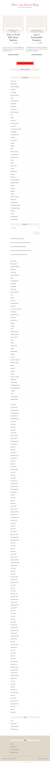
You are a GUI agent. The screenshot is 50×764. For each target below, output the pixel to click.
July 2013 (13, 681)
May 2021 (13, 500)
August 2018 (14, 565)
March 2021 (13, 506)
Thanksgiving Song (15, 205)
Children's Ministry (13, 30)
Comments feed (14, 726)
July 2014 (13, 650)
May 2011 (13, 709)
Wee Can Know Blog (25, 5)
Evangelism (13, 31)
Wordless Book (14, 219)
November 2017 (14, 582)
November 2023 (15, 455)
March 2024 (14, 452)
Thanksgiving (14, 202)
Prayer (12, 160)
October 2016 (14, 602)
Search (36, 233)
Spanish (12, 185)
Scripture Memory (15, 179)
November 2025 (14, 413)
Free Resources (14, 123)
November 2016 (14, 599)
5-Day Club (13, 81)
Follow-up (13, 120)
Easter (12, 98)
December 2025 (14, 410)
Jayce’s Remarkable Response (36, 37)
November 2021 (14, 486)
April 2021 (13, 503)
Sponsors (13, 188)
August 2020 (14, 520)
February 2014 (14, 661)
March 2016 (13, 622)
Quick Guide (14, 165)
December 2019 (14, 537)
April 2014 (13, 658)
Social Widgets (20, 762)
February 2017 (14, 593)
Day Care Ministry (15, 95)
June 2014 (13, 653)
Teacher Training (15, 196)
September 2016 (15, 605)
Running (13, 177)
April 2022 (13, 475)
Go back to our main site (25, 63)
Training (13, 211)
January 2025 (14, 438)
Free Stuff (13, 126)
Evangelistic (13, 106)
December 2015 (14, 627)
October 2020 (14, 514)
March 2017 (13, 591)
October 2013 (14, 672)
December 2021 (14, 483)
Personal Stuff (14, 157)
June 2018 (13, 568)
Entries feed (13, 723)
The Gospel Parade (15, 208)
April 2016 (13, 619)
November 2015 (14, 630)
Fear (12, 115)
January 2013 (14, 689)
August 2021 (14, 492)
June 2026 (13, 404)
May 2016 (13, 616)
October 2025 (14, 416)
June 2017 (13, 585)
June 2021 (13, 497)
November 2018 (14, 559)
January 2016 (14, 624)
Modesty (13, 146)
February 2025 (14, 435)
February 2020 (14, 534)
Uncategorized (14, 216)
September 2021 (15, 489)
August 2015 (14, 638)
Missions (12, 143)
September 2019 (15, 540)
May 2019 (13, 548)
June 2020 (13, 523)
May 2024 (13, 447)
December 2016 (14, 596)
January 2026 (14, 407)
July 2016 (13, 610)
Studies (12, 194)
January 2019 (14, 557)
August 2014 (14, 647)
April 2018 (13, 574)
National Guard (14, 151)
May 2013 (13, 686)
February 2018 (14, 576)
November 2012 (14, 692)
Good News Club (15, 134)
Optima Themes (13, 758)
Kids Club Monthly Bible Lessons (18, 246)
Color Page (13, 92)
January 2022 (14, 480)
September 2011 (14, 703)
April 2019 (13, 551)
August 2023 (14, 458)
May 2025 (13, 427)
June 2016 (13, 613)
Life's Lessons (14, 140)
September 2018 (15, 562)
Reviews (13, 174)
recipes (12, 168)
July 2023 (13, 461)
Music (12, 148)
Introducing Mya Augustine (17, 238)
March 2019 (13, 554)
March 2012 (13, 698)
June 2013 (13, 684)
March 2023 (13, 466)
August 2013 (14, 678)
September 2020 (15, 517)
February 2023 (14, 469)
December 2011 (14, 701)
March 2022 (13, 478)
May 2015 (13, 641)
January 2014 (14, 664)
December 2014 (14, 644)
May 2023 (13, 463)
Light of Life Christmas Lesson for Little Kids (21, 250)
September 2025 (15, 418)
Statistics (13, 191)
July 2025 (13, 421)
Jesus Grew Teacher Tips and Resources (20, 242)
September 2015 (15, 636)
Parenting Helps (15, 154)
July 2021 (13, 495)
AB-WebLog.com (29, 762)
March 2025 (13, 432)
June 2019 (13, 545)
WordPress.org (14, 729)
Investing (13, 137)
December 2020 (15, 511)
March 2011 (13, 712)
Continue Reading (13, 54)
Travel (12, 213)
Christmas (13, 89)
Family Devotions (15, 112)
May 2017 (13, 588)
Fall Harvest (13, 109)
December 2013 (14, 667)
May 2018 (13, 571)
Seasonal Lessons (15, 182)
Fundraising (13, 131)
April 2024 (13, 449)
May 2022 (13, 472)
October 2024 (14, 444)
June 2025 (13, 424)
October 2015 (14, 633)
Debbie (16, 43)
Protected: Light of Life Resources (19, 254)
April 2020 (13, 528)
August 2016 (14, 607)
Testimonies (40, 31)
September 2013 (15, 675)
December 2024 (15, 441)
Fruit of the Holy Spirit (16, 129)
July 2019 (13, 543)
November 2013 (14, 670)
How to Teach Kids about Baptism (13, 37)
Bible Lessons (14, 83)
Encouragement (15, 100)
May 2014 (13, 655)
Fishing (12, 117)
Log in (12, 720)
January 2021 (14, 509)
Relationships (14, 171)
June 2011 (13, 706)
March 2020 (13, 531)
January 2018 (14, 579)
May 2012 (13, 695)
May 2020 (13, 526)
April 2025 (13, 430)
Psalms (12, 163)
